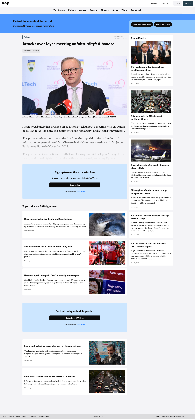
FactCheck (136, 10)
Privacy (11, 416)
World (124, 10)
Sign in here (81, 191)
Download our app (163, 24)
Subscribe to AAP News (142, 24)
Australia (27, 50)
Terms (4, 416)
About (169, 3)
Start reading (75, 185)
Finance (105, 10)
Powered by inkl (98, 416)
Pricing (154, 3)
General (93, 10)
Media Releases (44, 416)
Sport (115, 10)
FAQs (18, 416)
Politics (72, 10)
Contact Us (32, 416)
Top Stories (59, 10)
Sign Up (188, 3)
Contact (162, 3)
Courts (82, 10)
